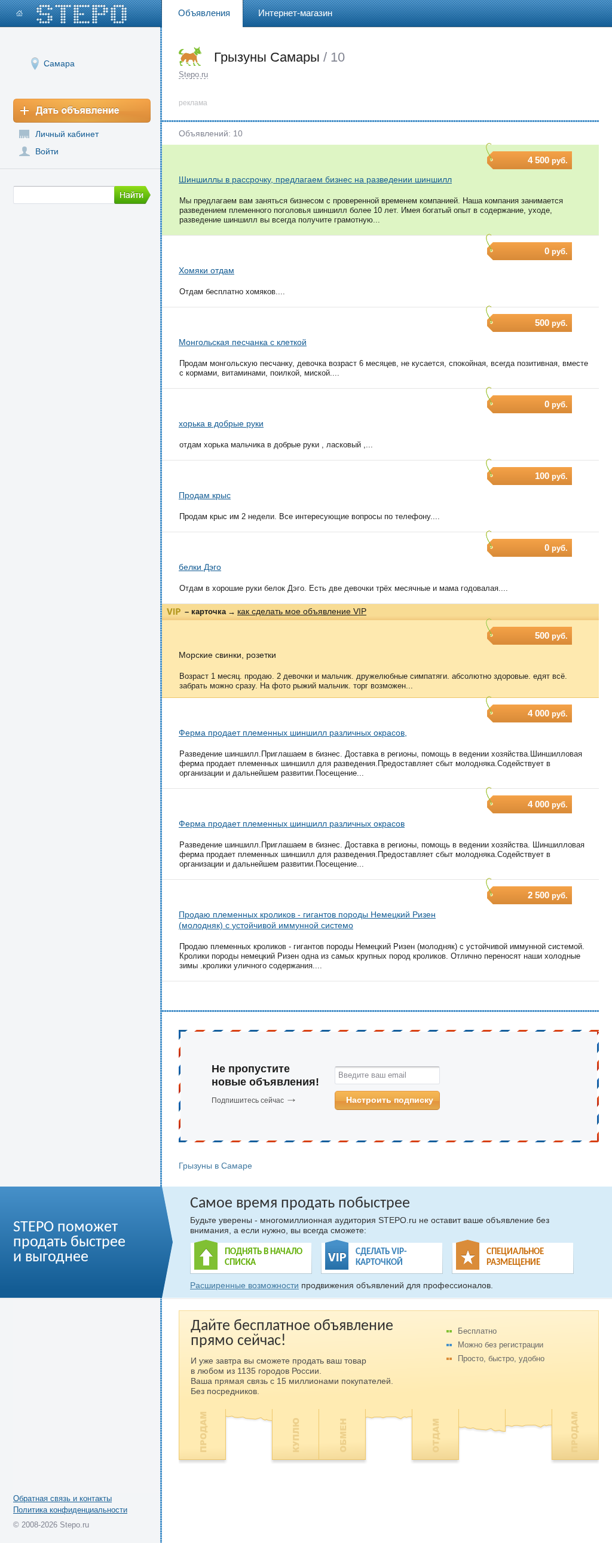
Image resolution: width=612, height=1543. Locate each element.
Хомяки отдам (206, 270)
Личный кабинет (67, 134)
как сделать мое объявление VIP (301, 611)
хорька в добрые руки (221, 423)
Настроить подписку (389, 1100)
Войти (47, 151)
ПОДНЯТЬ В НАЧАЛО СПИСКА (263, 1257)
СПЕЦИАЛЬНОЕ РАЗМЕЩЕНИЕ (515, 1257)
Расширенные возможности (244, 1285)
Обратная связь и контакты (62, 1498)
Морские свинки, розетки (227, 655)
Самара (59, 63)
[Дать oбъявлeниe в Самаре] (82, 111)
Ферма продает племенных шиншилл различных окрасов (292, 823)
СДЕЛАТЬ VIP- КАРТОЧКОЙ (381, 1257)
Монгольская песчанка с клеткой (243, 342)
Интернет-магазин (295, 13)
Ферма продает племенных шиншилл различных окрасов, (293, 732)
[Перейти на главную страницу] (71, 14)
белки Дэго (200, 567)
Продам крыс (205, 495)
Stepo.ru (193, 74)
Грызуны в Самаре (215, 1165)
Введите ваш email (372, 1075)
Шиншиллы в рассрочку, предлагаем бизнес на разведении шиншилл (315, 179)
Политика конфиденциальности (70, 1509)
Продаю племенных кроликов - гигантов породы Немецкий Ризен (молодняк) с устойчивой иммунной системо (307, 920)
